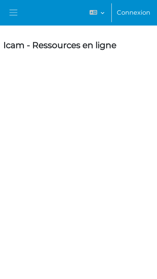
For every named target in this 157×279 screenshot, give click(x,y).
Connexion (133, 12)
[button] (97, 13)
